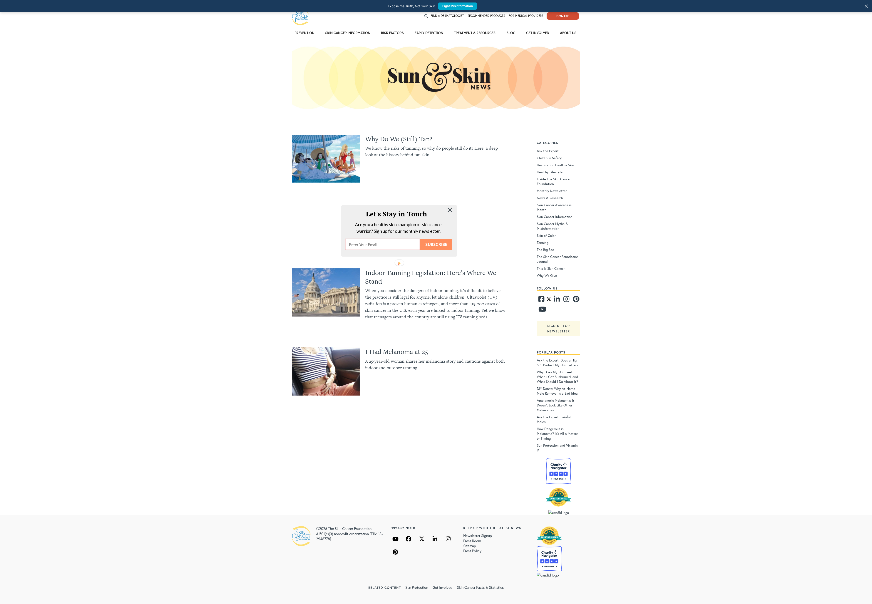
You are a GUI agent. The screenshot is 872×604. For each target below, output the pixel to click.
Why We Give (547, 275)
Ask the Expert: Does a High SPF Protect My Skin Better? (557, 362)
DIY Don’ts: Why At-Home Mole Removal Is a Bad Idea (557, 391)
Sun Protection (416, 587)
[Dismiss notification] (866, 6)
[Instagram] (566, 300)
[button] (396, 214)
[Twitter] (548, 300)
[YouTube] (395, 539)
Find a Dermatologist (447, 16)
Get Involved (537, 32)
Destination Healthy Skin (555, 165)
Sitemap (469, 545)
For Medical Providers (526, 16)
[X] (421, 539)
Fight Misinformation (457, 6)
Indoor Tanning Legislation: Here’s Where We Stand (430, 277)
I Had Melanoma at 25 (396, 351)
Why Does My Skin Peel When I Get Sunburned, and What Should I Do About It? (557, 377)
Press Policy (472, 550)
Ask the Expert (548, 151)
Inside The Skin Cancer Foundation (554, 181)
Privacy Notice (404, 528)
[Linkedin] (556, 300)
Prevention (305, 32)
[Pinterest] (575, 300)
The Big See (545, 249)
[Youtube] (541, 310)
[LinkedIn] (435, 539)
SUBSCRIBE (436, 244)
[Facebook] (541, 300)
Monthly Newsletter (552, 190)
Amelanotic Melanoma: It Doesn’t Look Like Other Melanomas (555, 405)
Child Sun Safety (549, 158)
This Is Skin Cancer (551, 268)
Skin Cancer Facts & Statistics (480, 587)
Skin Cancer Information (347, 32)
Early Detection (429, 32)
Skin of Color (546, 235)
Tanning (542, 242)
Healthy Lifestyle (549, 172)
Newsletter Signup (477, 535)
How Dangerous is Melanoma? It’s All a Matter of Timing (557, 433)
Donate (562, 16)
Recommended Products (486, 16)
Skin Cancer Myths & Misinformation (552, 226)
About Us (568, 32)
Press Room (472, 540)
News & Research (550, 198)
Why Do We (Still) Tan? (398, 139)
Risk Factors (392, 32)
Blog (510, 32)
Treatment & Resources (474, 32)
